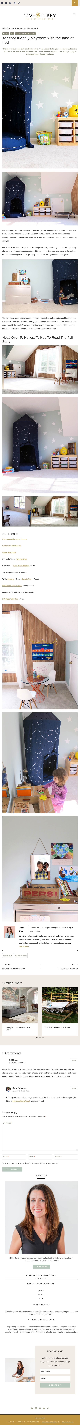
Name (6, 1157)
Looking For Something (41, 1275)
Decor (6, 33)
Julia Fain (17, 1088)
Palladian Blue (21, 559)
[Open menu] (74, 14)
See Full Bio (24, 946)
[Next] (74, 1011)
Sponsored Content (25, 33)
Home (41, 1291)
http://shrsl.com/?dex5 (21, 1101)
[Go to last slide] (5, 1011)
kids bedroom (7, 955)
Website (58, 1157)
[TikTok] (48, 1408)
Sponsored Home (21, 955)
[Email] (2, 3)
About (41, 1294)
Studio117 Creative (49, 1421)
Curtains (10, 579)
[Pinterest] (14, 3)
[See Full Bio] (30, 946)
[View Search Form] (75, 3)
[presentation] (20, 1005)
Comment (7, 1123)
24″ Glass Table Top (10, 599)
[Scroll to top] (77, 1412)
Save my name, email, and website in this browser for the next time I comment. (31, 1163)
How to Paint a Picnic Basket (13, 967)
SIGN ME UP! (55, 1385)
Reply (74, 1060)
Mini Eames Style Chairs (12, 586)
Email (32, 1157)
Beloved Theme (68, 1421)
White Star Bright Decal (11, 546)
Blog (41, 1298)
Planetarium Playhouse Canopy (14, 539)
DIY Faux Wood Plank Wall (67, 967)
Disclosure (40, 1418)
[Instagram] (10, 3)
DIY (12, 33)
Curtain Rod (26, 579)
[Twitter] (19, 3)
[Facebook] (6, 3)
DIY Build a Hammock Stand (57, 1027)
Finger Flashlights (9, 552)
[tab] (36, 1037)
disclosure (57, 1332)
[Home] (3, 28)
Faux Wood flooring (21, 566)
